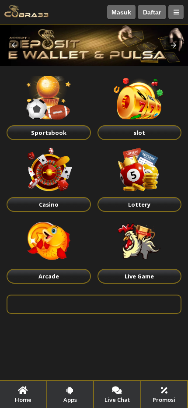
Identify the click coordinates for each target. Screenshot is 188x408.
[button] (14, 45)
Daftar (152, 12)
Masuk (121, 12)
